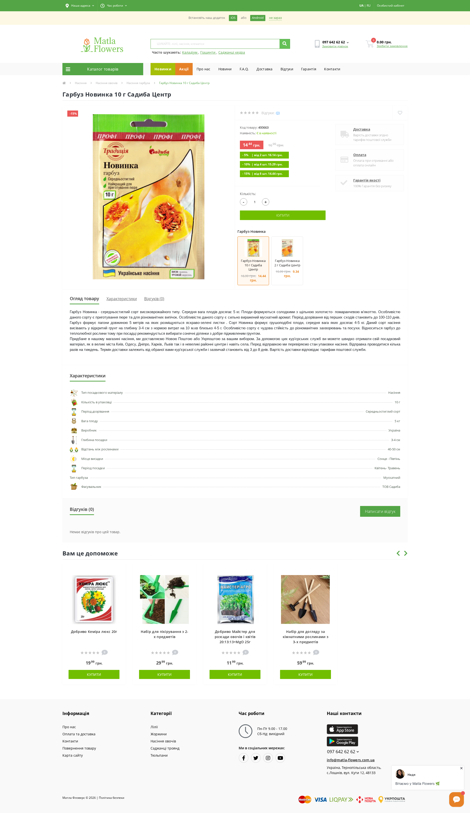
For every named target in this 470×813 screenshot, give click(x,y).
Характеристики (121, 298)
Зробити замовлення (392, 46)
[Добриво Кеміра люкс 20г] (94, 599)
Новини (225, 69)
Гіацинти (208, 52)
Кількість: (248, 193)
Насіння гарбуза (138, 83)
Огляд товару (84, 298)
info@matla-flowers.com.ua (351, 760)
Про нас (204, 69)
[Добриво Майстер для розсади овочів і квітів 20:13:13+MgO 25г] (235, 599)
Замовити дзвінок (335, 46)
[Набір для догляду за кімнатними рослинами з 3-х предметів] (305, 599)
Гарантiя (308, 69)
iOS (233, 18)
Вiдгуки (287, 69)
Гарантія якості (366, 180)
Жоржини (159, 734)
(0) (278, 113)
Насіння (81, 83)
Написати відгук (380, 511)
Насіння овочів (107, 83)
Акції (184, 69)
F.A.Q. (244, 69)
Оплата (359, 154)
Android (258, 18)
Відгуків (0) (154, 298)
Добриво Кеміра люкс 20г (94, 631)
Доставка (264, 69)
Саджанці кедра (231, 52)
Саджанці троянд (165, 748)
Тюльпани (159, 755)
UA (361, 5)
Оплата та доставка (78, 734)
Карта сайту (72, 755)
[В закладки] (119, 571)
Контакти (332, 69)
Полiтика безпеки (111, 798)
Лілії (154, 727)
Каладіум (190, 52)
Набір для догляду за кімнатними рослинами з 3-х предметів (306, 636)
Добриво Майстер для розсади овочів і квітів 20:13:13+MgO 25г (235, 636)
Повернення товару (79, 748)
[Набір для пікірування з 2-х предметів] (164, 599)
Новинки (162, 69)
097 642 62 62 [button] (341, 751)
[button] (79, 5)
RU (369, 5)
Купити (282, 215)
